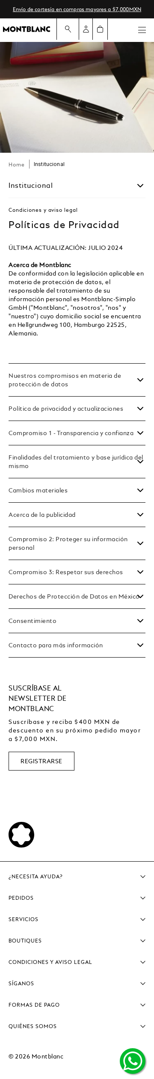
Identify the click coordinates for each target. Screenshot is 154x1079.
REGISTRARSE (41, 761)
